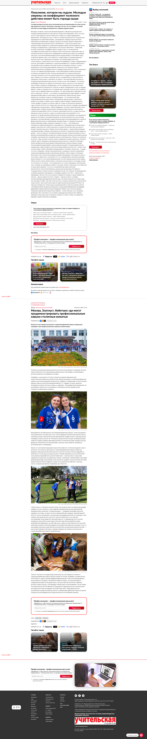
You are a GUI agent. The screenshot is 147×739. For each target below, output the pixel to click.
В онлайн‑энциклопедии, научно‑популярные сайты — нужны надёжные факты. (55, 214)
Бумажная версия (49, 719)
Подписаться (76, 246)
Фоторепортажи (64, 705)
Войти (112, 2)
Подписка (85, 3)
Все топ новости (94, 57)
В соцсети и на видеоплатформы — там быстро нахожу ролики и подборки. (54, 212)
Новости (57, 3)
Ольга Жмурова (41, 22)
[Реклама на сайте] (141, 735)
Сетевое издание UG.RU (51, 708)
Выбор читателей (100, 9)
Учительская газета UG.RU (44, 307)
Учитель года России (50, 702)
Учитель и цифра (35, 717)
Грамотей (33, 712)
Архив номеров (74, 3)
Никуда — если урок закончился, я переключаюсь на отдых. (50, 220)
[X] (45, 321)
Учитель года (65, 643)
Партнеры (62, 700)
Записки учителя (36, 271)
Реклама (62, 699)
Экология (33, 704)
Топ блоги (93, 64)
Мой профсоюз (49, 712)
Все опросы (34, 232)
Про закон (33, 702)
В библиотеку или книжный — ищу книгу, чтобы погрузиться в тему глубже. (54, 218)
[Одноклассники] (43, 321)
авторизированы (64, 287)
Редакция (62, 697)
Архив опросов (93, 160)
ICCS (61, 703)
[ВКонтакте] (40, 321)
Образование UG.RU (66, 271)
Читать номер (59, 9)
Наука (32, 699)
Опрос (93, 115)
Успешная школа (49, 697)
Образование (34, 697)
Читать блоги (96, 110)
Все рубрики (33, 719)
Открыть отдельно (94, 158)
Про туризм (33, 708)
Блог (64, 3)
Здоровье (33, 715)
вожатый (38, 618)
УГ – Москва (48, 710)
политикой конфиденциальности (49, 249)
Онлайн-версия (49, 721)
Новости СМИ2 (6, 296)
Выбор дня (33, 706)
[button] (35, 292)
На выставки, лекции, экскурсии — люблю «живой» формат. (50, 216)
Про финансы (34, 713)
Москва (45, 618)
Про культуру (34, 700)
